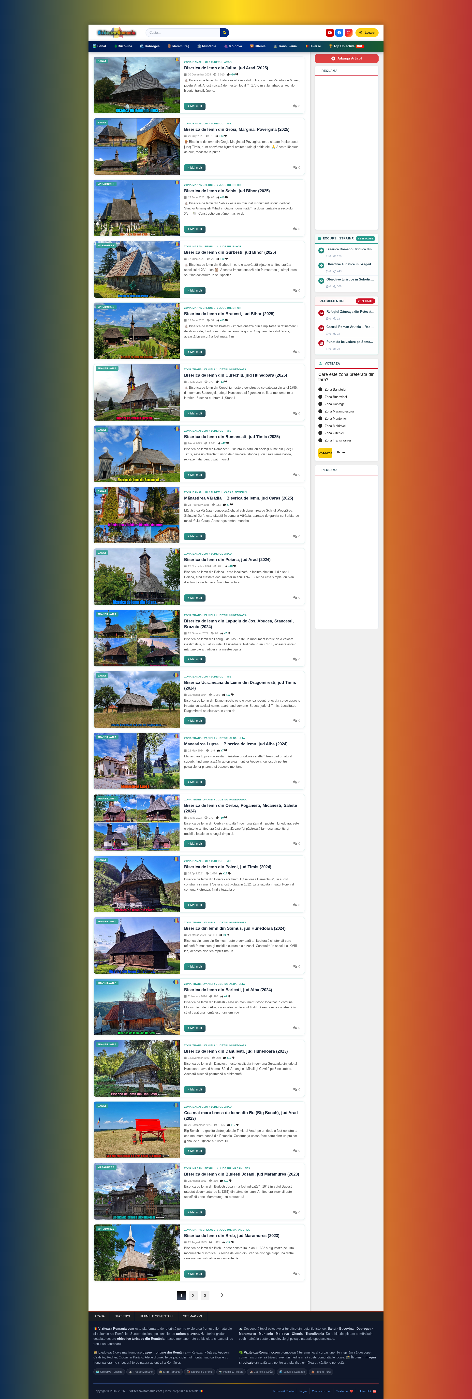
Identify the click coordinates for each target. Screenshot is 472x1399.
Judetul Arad (221, 62)
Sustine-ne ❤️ (344, 1391)
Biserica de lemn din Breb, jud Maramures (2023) (232, 1235)
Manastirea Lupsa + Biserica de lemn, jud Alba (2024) (236, 744)
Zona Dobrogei (335, 404)
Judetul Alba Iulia (230, 738)
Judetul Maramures (234, 1168)
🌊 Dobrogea (150, 46)
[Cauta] (224, 32)
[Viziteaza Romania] (118, 32)
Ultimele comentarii (156, 1316)
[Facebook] (339, 33)
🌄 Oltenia (258, 46)
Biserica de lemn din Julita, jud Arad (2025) (226, 68)
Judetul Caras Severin (229, 492)
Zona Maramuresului (200, 185)
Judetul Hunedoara (231, 369)
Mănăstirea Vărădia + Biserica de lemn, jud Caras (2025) (238, 498)
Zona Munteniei (336, 418)
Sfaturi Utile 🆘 (367, 1391)
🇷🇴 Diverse (313, 46)
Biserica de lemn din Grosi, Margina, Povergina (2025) (237, 129)
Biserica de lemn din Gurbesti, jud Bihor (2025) (230, 252)
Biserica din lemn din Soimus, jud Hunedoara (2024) (235, 928)
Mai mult (196, 106)
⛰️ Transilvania (285, 46)
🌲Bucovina (123, 46)
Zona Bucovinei (336, 397)
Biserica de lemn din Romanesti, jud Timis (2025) (232, 436)
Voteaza (325, 453)
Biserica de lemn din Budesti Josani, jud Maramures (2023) (241, 1174)
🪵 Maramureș (178, 46)
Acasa (100, 1316)
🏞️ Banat (99, 46)
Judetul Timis (221, 123)
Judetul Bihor (230, 185)
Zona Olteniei (334, 433)
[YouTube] (330, 33)
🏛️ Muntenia (206, 46)
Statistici (122, 1316)
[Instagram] (349, 33)
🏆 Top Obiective (346, 46)
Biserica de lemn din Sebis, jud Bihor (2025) (227, 191)
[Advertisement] (346, 153)
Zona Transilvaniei (198, 369)
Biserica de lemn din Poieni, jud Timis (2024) (227, 867)
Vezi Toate (365, 238)
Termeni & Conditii (283, 1391)
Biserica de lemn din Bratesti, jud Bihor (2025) (229, 313)
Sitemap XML (193, 1316)
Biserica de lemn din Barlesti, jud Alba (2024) (228, 989)
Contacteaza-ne (321, 1391)
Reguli (303, 1391)
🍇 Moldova (233, 46)
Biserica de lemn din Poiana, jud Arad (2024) (227, 559)
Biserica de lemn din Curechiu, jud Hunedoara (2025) (235, 375)
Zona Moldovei (335, 426)
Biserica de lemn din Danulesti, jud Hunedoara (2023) (236, 1051)
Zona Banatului (196, 62)
